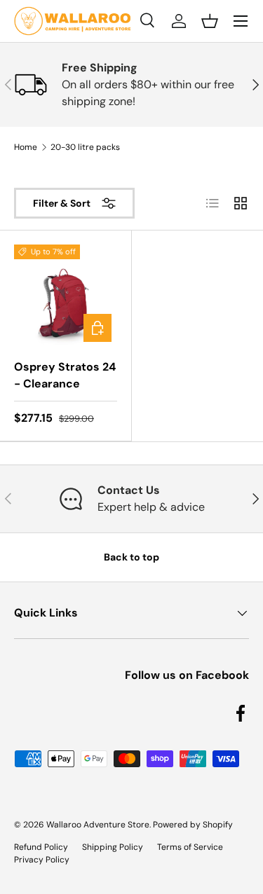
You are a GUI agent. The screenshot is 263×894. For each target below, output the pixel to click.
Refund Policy (41, 847)
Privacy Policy (41, 859)
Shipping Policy (112, 847)
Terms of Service (190, 847)
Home (25, 147)
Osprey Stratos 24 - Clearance (65, 375)
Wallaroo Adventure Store (97, 824)
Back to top (131, 557)
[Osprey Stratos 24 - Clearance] (65, 296)
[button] (209, 21)
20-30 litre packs (85, 147)
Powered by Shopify (193, 824)
